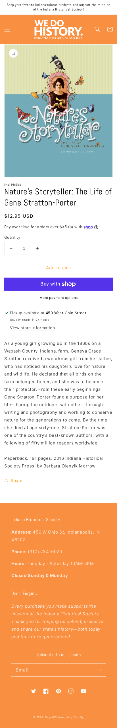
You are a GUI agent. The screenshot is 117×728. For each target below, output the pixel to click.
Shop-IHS (51, 717)
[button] (7, 29)
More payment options (58, 297)
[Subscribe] (99, 670)
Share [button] (16, 480)
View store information (32, 327)
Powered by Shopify (71, 717)
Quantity (12, 237)
